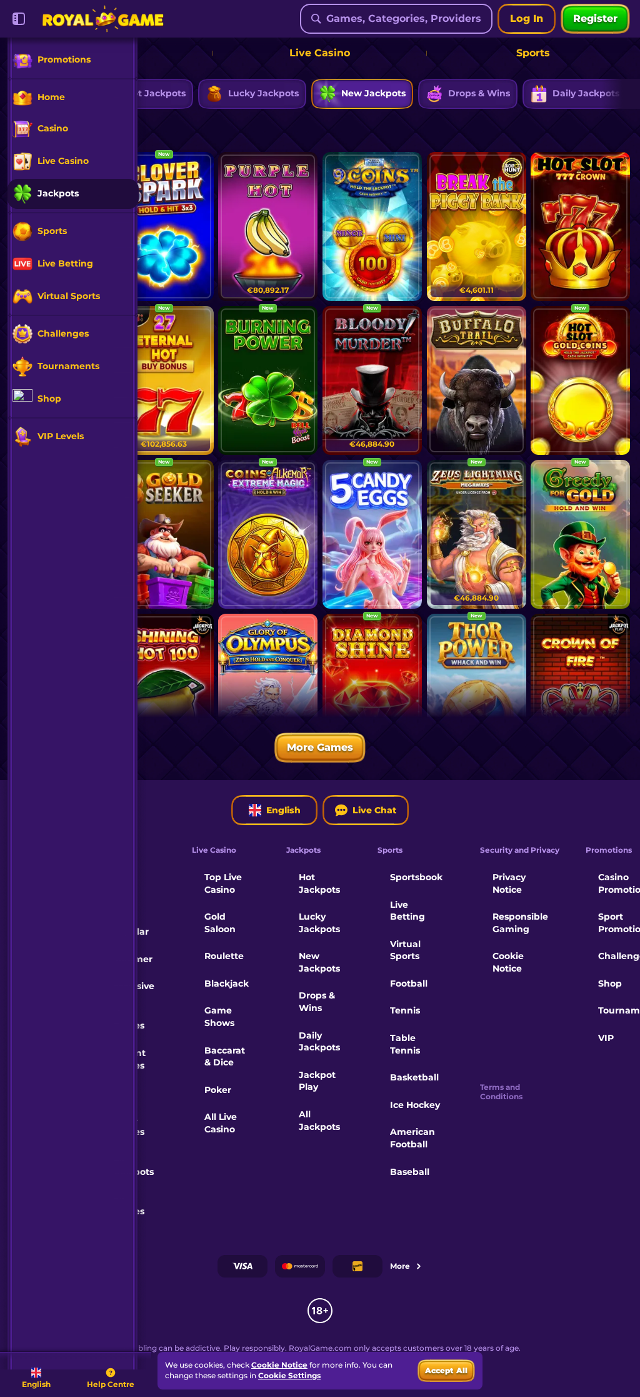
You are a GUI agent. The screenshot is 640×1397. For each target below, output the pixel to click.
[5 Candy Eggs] (372, 534)
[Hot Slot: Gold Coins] (580, 380)
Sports (533, 53)
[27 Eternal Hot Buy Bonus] (164, 380)
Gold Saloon (220, 923)
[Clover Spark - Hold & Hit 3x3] (164, 226)
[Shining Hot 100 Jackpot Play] (164, 688)
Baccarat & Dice (224, 1057)
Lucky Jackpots (319, 923)
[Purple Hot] (268, 226)
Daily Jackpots (319, 1042)
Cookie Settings (289, 1375)
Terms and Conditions (501, 1091)
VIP (606, 1038)
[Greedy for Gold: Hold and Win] (580, 534)
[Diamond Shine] (372, 688)
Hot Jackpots (319, 883)
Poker (217, 1089)
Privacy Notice (509, 883)
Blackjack (226, 983)
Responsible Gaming (520, 923)
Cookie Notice (508, 962)
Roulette (224, 956)
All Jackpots (319, 1120)
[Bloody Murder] (372, 380)
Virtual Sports (405, 950)
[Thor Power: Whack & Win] (476, 688)
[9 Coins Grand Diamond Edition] (372, 226)
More (400, 1266)
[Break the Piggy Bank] (476, 226)
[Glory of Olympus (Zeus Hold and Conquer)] (268, 688)
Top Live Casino (223, 883)
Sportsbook (416, 877)
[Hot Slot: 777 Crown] (580, 226)
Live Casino (319, 53)
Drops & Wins (317, 1001)
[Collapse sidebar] (19, 19)
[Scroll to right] (622, 94)
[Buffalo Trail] (476, 380)
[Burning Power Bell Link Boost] (268, 380)
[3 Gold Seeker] (164, 534)
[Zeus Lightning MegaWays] (476, 534)
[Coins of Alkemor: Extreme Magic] (268, 534)
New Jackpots (319, 962)
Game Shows (219, 1017)
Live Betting (407, 911)
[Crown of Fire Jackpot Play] (580, 688)
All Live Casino (220, 1123)
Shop (610, 983)
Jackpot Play (317, 1081)
